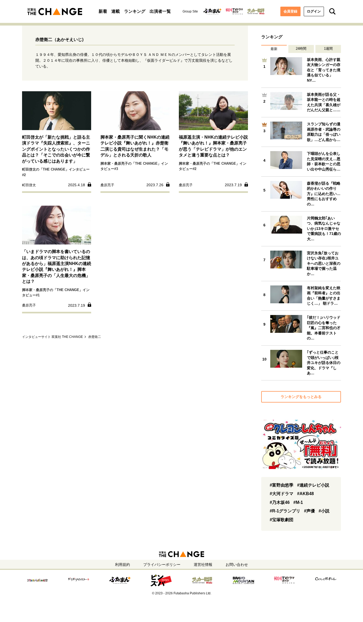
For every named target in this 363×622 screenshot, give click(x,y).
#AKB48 (305, 493)
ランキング (134, 11)
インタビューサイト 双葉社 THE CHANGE (52, 337)
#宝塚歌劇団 (281, 519)
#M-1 (298, 502)
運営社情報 (203, 564)
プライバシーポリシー (161, 564)
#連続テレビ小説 (313, 485)
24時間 (301, 49)
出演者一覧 (160, 11)
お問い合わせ (237, 564)
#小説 (324, 511)
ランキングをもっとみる (301, 397)
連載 (115, 11)
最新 (274, 49)
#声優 (309, 511)
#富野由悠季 (281, 485)
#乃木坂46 (280, 502)
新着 (103, 11)
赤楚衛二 (94, 337)
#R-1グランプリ (285, 511)
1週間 (328, 49)
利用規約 (122, 564)
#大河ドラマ (281, 493)
